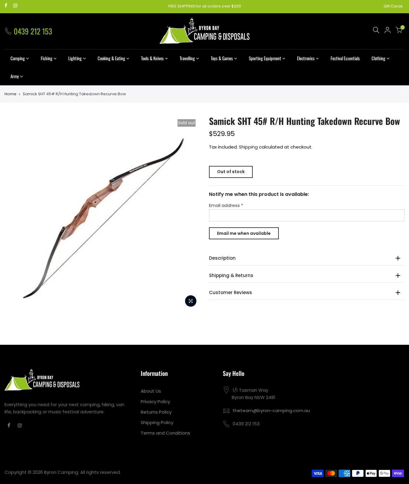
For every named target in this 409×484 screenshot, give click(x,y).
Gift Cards (393, 6)
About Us (151, 391)
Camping (17, 58)
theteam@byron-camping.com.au (271, 410)
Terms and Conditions (165, 433)
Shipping (248, 147)
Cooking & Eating (111, 58)
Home (10, 94)
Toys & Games (222, 58)
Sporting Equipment (265, 58)
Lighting (75, 58)
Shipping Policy (157, 422)
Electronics (306, 58)
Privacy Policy (155, 401)
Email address (226, 205)
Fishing (46, 58)
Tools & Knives (152, 58)
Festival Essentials (345, 58)
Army (14, 76)
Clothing (378, 58)
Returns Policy (156, 412)
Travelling (187, 58)
